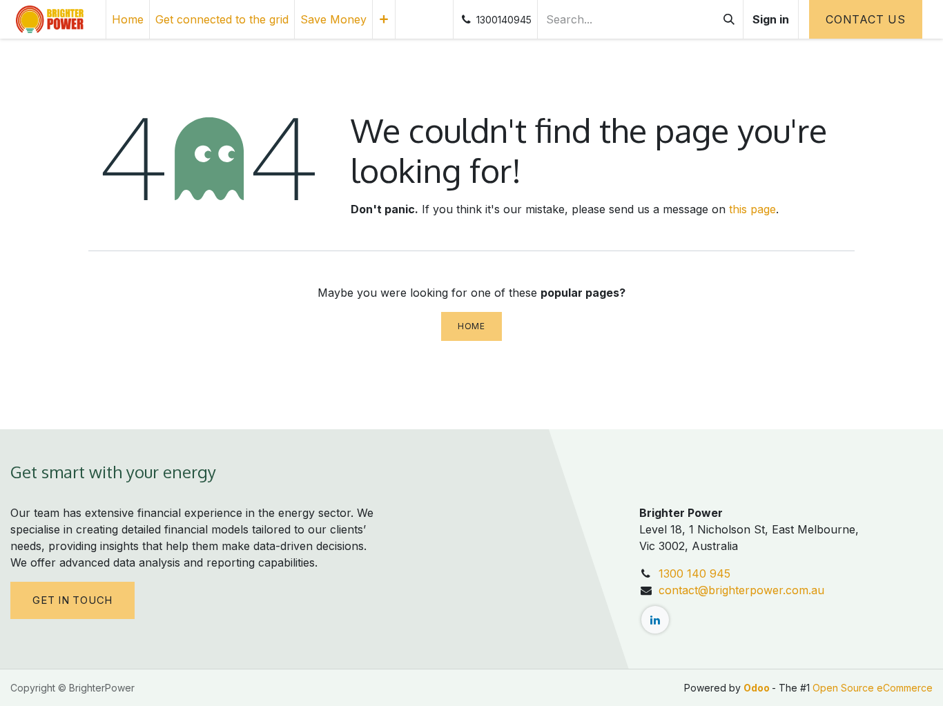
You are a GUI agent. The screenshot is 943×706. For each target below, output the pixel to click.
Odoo (757, 688)
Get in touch (72, 600)
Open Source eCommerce (873, 688)
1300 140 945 (694, 573)
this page (752, 209)
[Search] (729, 19)
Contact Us (866, 19)
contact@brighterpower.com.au (741, 590)
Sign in (770, 19)
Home (471, 326)
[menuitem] (127, 19)
